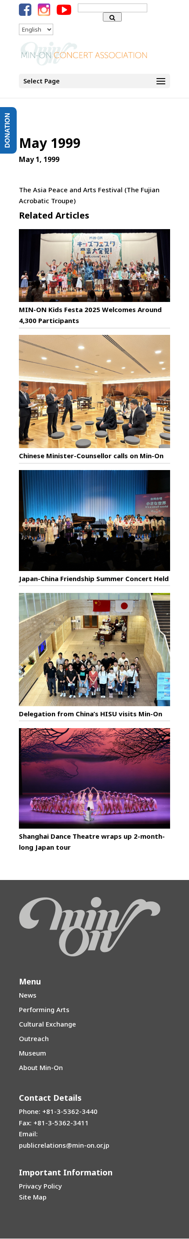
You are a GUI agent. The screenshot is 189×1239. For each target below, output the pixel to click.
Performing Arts (44, 1009)
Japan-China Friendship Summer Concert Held (94, 578)
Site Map (33, 1196)
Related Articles (54, 215)
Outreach (34, 1038)
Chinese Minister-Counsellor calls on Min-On (91, 455)
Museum (32, 1053)
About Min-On (41, 1067)
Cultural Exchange (47, 1024)
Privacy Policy (40, 1186)
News (27, 995)
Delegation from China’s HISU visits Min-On (90, 713)
